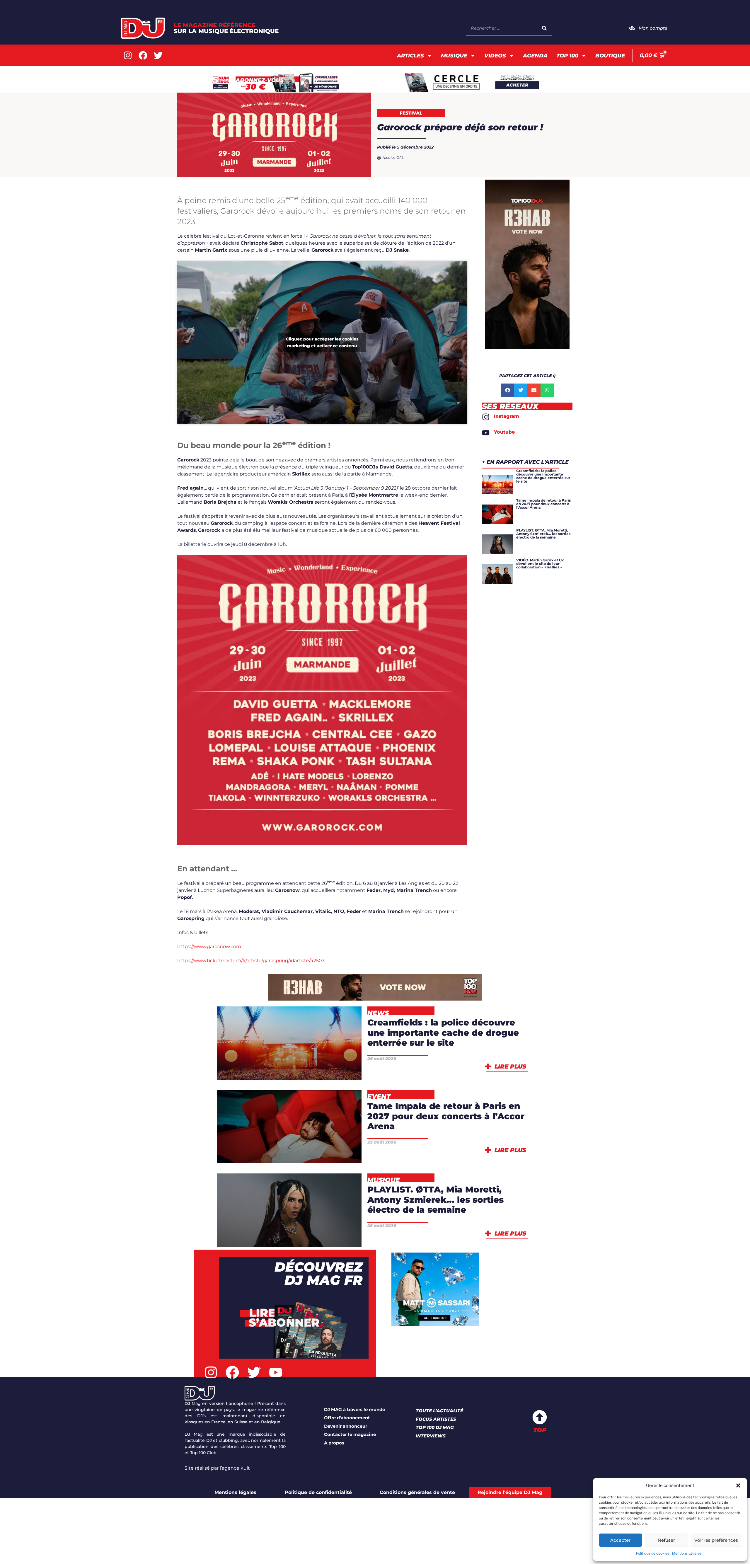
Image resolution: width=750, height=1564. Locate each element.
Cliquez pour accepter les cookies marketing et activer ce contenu (322, 342)
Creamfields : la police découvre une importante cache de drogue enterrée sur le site (443, 1032)
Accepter (620, 1540)
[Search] (544, 28)
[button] (738, 1485)
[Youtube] (486, 433)
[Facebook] (143, 55)
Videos (495, 55)
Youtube (504, 432)
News (319, 1068)
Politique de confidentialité (318, 1492)
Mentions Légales (686, 1553)
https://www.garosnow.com (209, 946)
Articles (410, 55)
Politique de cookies (652, 1553)
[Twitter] (158, 55)
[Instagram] (128, 55)
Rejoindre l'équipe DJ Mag (510, 1492)
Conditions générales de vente (417, 1492)
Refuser (666, 1540)
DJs (328, 1205)
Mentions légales (235, 1492)
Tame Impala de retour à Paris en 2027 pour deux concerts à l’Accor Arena (445, 1116)
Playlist (289, 1235)
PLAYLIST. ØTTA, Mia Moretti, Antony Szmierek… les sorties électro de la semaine (435, 1199)
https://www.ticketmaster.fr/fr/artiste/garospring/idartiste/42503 (251, 960)
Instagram (506, 416)
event (268, 1152)
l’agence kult (235, 1468)
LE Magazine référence (226, 28)
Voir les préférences (716, 1540)
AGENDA (535, 55)
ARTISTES (318, 1137)
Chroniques (273, 1205)
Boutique (610, 55)
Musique (454, 55)
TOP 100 (567, 55)
